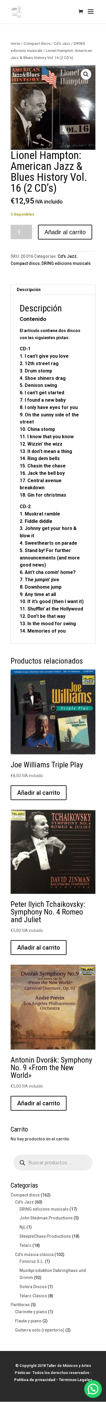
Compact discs (37, 43)
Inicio (15, 43)
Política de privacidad (34, 1380)
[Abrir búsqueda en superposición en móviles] (53, 1162)
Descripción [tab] (29, 289)
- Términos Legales (74, 1380)
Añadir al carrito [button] (38, 792)
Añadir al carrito (65, 232)
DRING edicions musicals (66, 263)
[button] (86, 74)
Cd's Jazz (62, 43)
